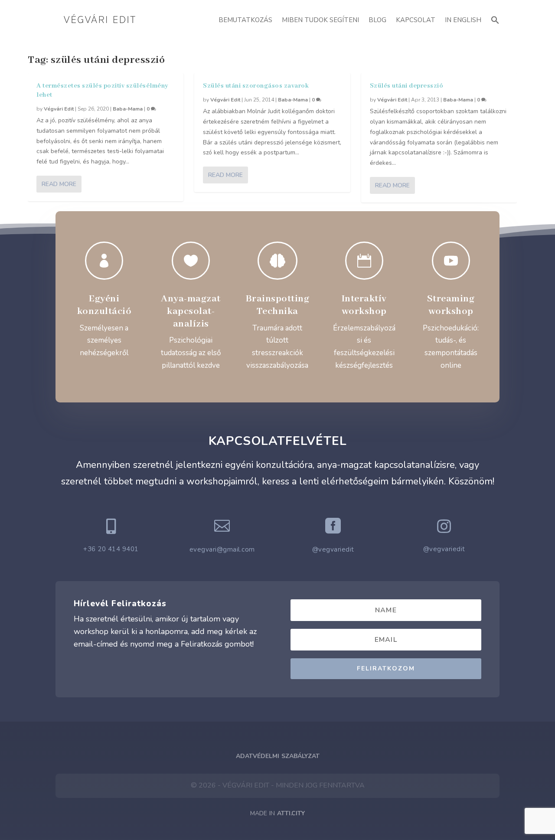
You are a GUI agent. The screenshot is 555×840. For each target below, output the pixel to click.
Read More (59, 184)
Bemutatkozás (245, 20)
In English (463, 20)
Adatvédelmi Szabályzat (278, 756)
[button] (495, 19)
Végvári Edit (59, 108)
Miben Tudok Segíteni (320, 20)
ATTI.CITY (291, 813)
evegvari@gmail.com (222, 549)
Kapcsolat (415, 20)
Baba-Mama (128, 108)
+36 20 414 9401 (111, 549)
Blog (377, 20)
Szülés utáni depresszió (407, 86)
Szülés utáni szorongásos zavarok (256, 86)
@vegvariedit (333, 549)
